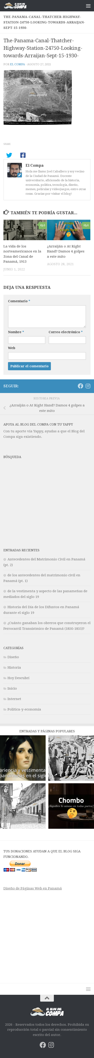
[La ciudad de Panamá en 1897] (23, 806)
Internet (14, 699)
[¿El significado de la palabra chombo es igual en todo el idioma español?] (71, 806)
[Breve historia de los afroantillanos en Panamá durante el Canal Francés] (71, 758)
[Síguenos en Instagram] (88, 386)
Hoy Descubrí (18, 678)
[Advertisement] (47, 504)
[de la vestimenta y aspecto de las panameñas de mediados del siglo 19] (23, 758)
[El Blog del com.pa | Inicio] (19, 6)
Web (11, 348)
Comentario (19, 301)
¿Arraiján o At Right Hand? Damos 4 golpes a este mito (65, 251)
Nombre (16, 332)
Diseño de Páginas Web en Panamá (32, 888)
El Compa (17, 64)
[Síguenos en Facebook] (80, 386)
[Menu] (88, 5)
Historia (14, 667)
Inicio (12, 688)
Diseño (13, 657)
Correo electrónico (66, 332)
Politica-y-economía (24, 709)
